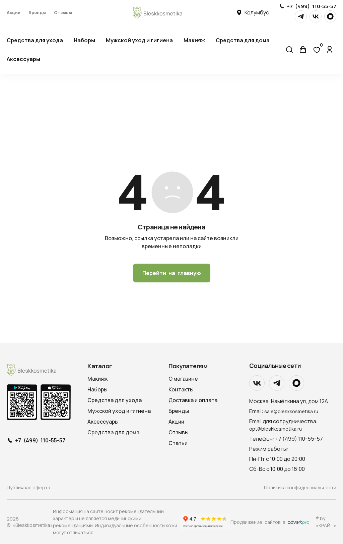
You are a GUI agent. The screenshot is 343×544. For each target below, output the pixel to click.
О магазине (183, 378)
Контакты (181, 389)
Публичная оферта (28, 487)
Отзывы (63, 12)
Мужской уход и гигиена (139, 40)
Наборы (84, 40)
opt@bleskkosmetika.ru (275, 429)
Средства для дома (243, 40)
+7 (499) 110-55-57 (311, 6)
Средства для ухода (35, 40)
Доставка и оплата (192, 400)
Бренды (37, 12)
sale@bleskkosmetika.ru (291, 411)
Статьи (178, 443)
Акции (13, 12)
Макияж (194, 40)
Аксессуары (23, 59)
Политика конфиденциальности (300, 487)
